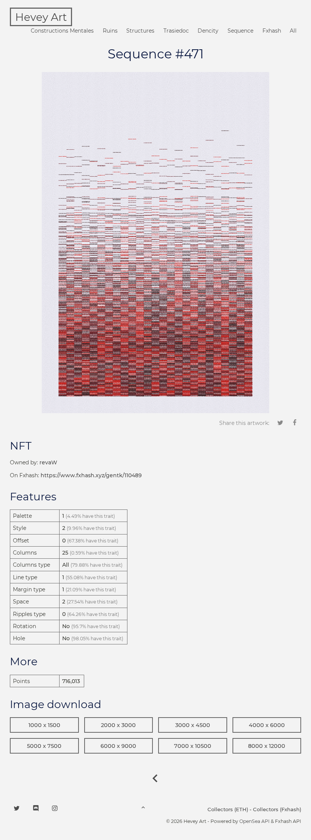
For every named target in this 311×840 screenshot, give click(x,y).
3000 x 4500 (192, 725)
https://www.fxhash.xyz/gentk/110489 (91, 475)
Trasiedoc (176, 30)
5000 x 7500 (44, 746)
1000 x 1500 (44, 725)
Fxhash (271, 30)
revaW (48, 462)
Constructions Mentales (62, 30)
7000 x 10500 (192, 746)
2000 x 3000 (118, 725)
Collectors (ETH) (227, 809)
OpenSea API (254, 821)
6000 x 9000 (118, 746)
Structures (140, 30)
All (293, 30)
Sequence (240, 30)
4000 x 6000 (267, 725)
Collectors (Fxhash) (277, 809)
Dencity (208, 30)
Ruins (110, 30)
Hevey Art (41, 17)
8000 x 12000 (266, 746)
